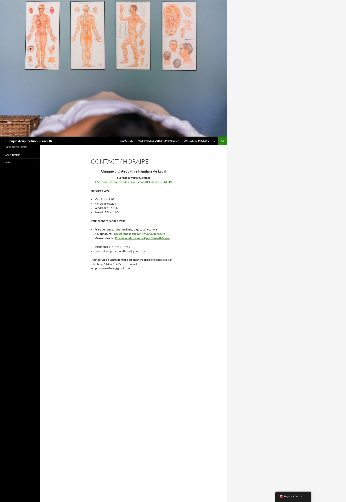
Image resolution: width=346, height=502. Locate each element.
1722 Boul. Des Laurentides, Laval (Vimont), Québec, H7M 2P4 (133, 182)
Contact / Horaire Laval (196, 141)
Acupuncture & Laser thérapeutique (157, 141)
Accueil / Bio (126, 141)
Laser (8, 162)
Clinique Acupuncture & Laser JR (28, 141)
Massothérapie (142, 238)
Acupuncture (139, 233)
